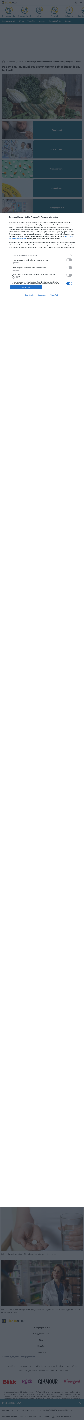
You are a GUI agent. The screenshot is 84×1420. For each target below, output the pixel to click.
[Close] (80, 217)
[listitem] (42, 255)
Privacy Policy (54, 295)
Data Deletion (29, 295)
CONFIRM (26, 287)
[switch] (69, 259)
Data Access (42, 295)
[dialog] (42, 710)
